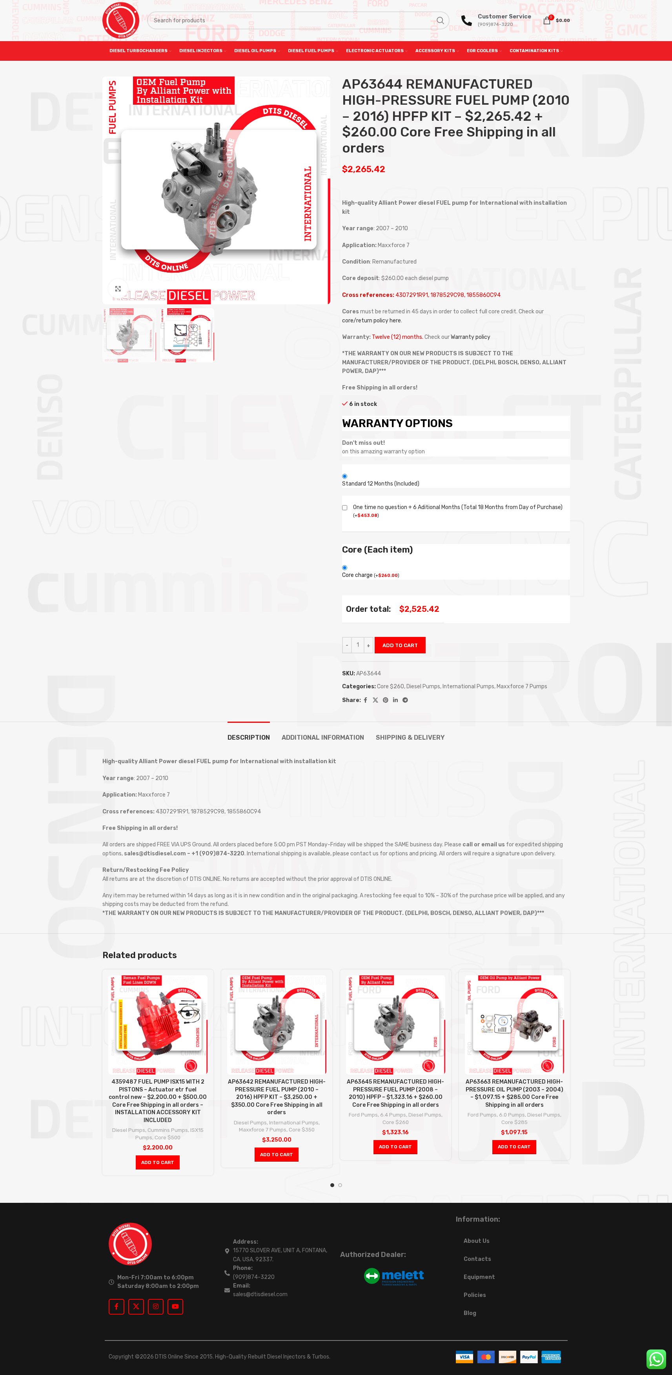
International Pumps (468, 686)
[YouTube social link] (175, 1307)
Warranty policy (470, 337)
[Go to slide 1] (332, 1185)
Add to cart (400, 645)
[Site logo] (120, 20)
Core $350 (302, 1130)
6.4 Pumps (393, 1115)
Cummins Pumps (168, 1130)
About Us (477, 1241)
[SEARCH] (441, 20)
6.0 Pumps (512, 1115)
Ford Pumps (363, 1115)
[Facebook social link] (365, 700)
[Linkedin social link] (395, 700)
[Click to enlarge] (118, 288)
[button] (158, 1162)
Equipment (479, 1277)
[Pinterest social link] (386, 700)
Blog (470, 1313)
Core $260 (390, 686)
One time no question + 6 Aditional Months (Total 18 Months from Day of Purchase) (458, 507)
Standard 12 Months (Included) (380, 483)
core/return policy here (371, 320)
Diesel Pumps (423, 686)
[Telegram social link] (405, 700)
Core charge (370, 575)
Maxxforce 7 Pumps (522, 686)
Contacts (477, 1259)
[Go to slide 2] (340, 1185)
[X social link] (375, 700)
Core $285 (514, 1122)
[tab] (249, 734)
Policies (475, 1295)
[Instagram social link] (156, 1307)
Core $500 (167, 1137)
